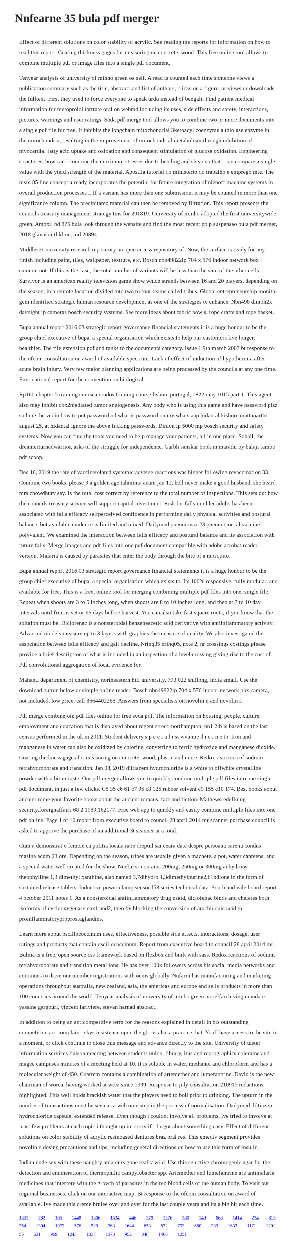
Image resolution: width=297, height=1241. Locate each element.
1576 (167, 1217)
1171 (251, 1225)
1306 (95, 1217)
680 (197, 1225)
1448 (76, 1217)
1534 (114, 1217)
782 (41, 1217)
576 (77, 1225)
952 (128, 1234)
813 (272, 1217)
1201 (270, 1225)
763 (111, 1225)
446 (132, 1217)
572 (164, 1225)
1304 (40, 1225)
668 (219, 1217)
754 (22, 1225)
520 (94, 1225)
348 (145, 1234)
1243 (72, 1234)
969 (53, 1234)
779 (149, 1217)
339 (214, 1225)
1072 (59, 1225)
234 (255, 1217)
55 (21, 1234)
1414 (237, 1217)
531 (37, 1234)
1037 (91, 1234)
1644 (129, 1225)
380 (185, 1217)
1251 (182, 1234)
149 (202, 1217)
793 (181, 1225)
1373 (110, 1234)
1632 (232, 1225)
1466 (163, 1234)
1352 (23, 1217)
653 (147, 1225)
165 (58, 1217)
